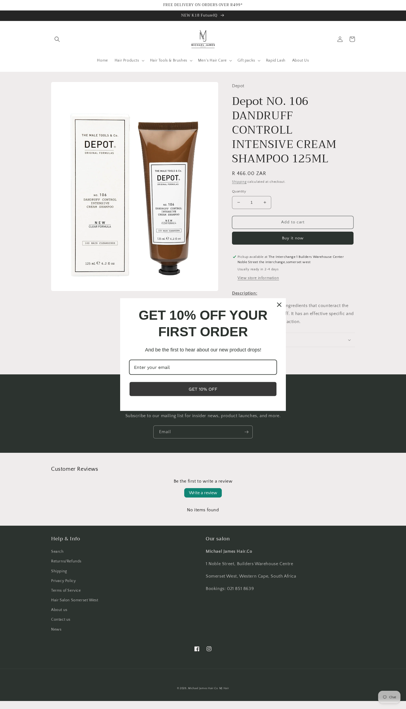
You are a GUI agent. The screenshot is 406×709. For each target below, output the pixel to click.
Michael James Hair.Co (203, 688)
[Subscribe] (246, 431)
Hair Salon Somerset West (74, 600)
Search (57, 551)
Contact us (60, 619)
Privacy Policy (63, 581)
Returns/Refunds (66, 561)
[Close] (279, 304)
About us (59, 610)
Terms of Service (66, 590)
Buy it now (293, 238)
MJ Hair (224, 688)
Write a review (203, 492)
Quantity (239, 191)
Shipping (239, 182)
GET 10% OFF (203, 388)
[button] (57, 39)
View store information (258, 278)
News (56, 629)
